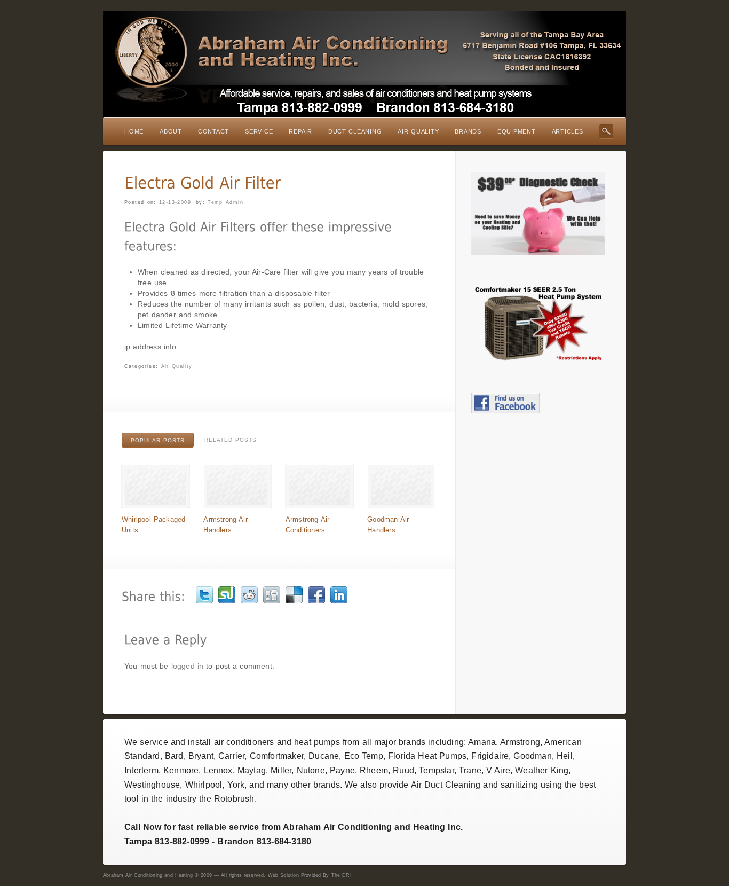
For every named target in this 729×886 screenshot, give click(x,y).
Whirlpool (204, 784)
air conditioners (244, 742)
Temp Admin (225, 202)
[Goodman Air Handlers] (401, 506)
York (236, 784)
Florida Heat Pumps (427, 755)
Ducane (323, 755)
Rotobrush (234, 798)
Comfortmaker (277, 755)
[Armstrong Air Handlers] (237, 506)
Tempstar (436, 770)
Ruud (403, 770)
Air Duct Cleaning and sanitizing (474, 784)
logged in (187, 666)
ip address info (150, 346)
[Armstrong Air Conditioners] (319, 506)
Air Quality (177, 366)
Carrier (231, 755)
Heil (565, 755)
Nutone (311, 770)
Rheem (374, 770)
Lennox (218, 770)
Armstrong (520, 742)
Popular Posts (158, 440)
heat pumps (317, 742)
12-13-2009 (175, 202)
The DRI (341, 875)
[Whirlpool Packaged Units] (155, 506)
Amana (482, 742)
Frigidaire (490, 755)
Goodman (532, 755)
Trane (470, 770)
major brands (399, 742)
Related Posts (230, 440)
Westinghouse (152, 784)
